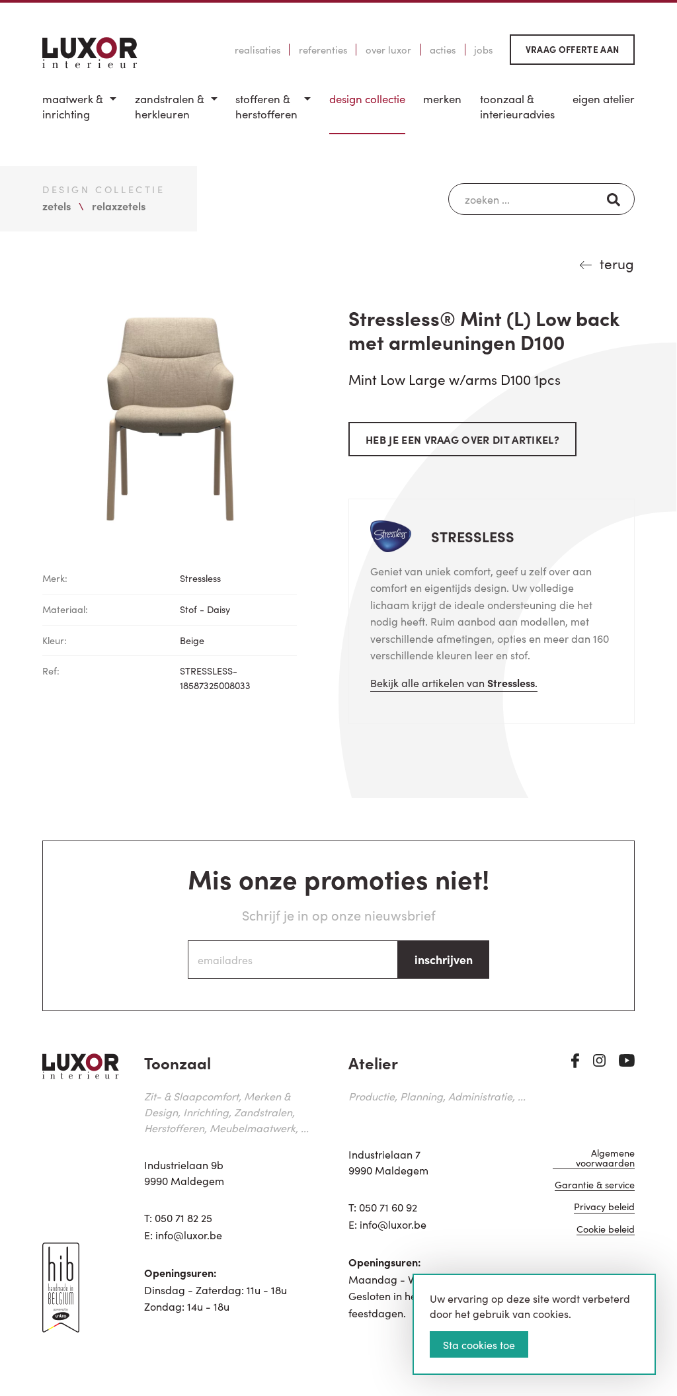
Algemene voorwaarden (605, 1158)
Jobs (483, 50)
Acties (443, 50)
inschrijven (444, 959)
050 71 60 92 (388, 1207)
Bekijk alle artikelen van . (454, 682)
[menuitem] (79, 112)
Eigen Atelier (604, 98)
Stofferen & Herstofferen (266, 106)
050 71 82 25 (183, 1217)
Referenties (323, 50)
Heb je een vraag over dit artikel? (462, 439)
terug (617, 263)
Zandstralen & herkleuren (169, 106)
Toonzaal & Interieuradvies (517, 106)
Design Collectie (367, 98)
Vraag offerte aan (572, 49)
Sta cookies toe (479, 1344)
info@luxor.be (188, 1234)
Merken (442, 98)
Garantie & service (595, 1185)
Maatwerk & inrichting (72, 106)
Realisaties (257, 50)
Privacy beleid (604, 1207)
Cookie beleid (606, 1229)
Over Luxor (388, 50)
